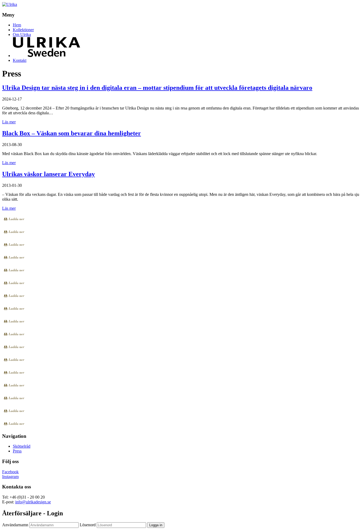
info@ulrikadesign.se (33, 502)
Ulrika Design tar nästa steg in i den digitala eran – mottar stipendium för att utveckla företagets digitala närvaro (157, 87)
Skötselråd (21, 446)
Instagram (10, 476)
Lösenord (88, 525)
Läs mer (9, 122)
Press (17, 451)
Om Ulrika (22, 34)
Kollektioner (23, 29)
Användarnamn (15, 525)
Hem (17, 25)
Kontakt (19, 60)
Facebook (10, 472)
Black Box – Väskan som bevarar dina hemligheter (71, 133)
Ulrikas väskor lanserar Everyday (48, 174)
